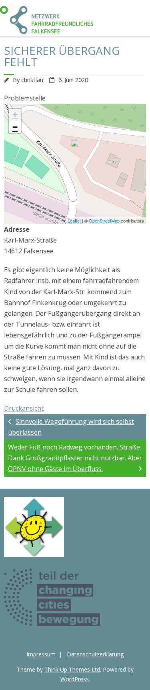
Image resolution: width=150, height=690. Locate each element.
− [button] (15, 127)
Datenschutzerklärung (95, 654)
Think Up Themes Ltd (72, 669)
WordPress (74, 679)
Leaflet (74, 220)
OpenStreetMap (104, 220)
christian (32, 80)
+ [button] (15, 115)
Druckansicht (24, 408)
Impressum (41, 654)
